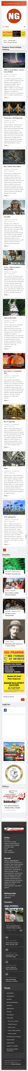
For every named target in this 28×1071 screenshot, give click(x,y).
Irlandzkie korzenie (12, 1024)
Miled (5, 468)
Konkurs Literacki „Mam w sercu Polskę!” (16, 807)
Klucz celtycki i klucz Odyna (12, 166)
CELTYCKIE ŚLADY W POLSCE (14, 1037)
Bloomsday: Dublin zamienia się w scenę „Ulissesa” (13, 645)
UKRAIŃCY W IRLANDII (12, 1046)
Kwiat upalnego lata (10, 517)
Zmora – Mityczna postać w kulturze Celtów (12, 268)
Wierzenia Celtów (15, 571)
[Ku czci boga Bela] (14, 412)
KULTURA (12, 641)
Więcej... (6, 97)
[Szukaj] (22, 699)
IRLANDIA (7, 590)
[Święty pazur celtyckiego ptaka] (14, 109)
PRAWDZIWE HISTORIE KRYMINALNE (12, 1050)
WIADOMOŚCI (7, 213)
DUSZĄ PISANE (10, 1043)
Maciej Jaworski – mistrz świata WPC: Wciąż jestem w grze (12, 956)
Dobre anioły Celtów (10, 318)
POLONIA (15, 802)
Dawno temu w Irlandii (13, 1021)
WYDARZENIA (10, 1015)
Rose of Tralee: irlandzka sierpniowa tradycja (12, 594)
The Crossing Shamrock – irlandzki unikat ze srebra (13, 927)
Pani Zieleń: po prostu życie (12, 574)
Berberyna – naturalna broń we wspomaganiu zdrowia (11, 3)
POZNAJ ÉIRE (8, 571)
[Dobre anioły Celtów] (14, 307)
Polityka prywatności (16, 1064)
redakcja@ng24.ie (14, 860)
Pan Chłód (7, 217)
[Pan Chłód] (14, 207)
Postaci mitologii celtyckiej (10, 64)
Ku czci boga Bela (9, 422)
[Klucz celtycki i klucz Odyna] (14, 156)
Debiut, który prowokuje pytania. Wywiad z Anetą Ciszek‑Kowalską (12, 944)
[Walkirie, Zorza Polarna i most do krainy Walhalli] (14, 60)
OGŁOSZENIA (10, 993)
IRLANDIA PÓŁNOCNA (12, 1002)
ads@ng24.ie (7, 897)
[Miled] (14, 458)
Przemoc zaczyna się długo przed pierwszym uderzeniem (11, 968)
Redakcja (7, 74)
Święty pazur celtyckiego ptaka (13, 118)
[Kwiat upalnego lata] (14, 507)
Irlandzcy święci (11, 1027)
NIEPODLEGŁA (10, 1008)
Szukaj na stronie (9, 697)
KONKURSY (8, 802)
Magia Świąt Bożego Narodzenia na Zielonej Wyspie (11, 981)
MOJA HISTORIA (13, 940)
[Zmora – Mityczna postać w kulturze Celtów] (14, 257)
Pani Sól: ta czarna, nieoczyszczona (10, 614)
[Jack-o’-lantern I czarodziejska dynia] (14, 361)
